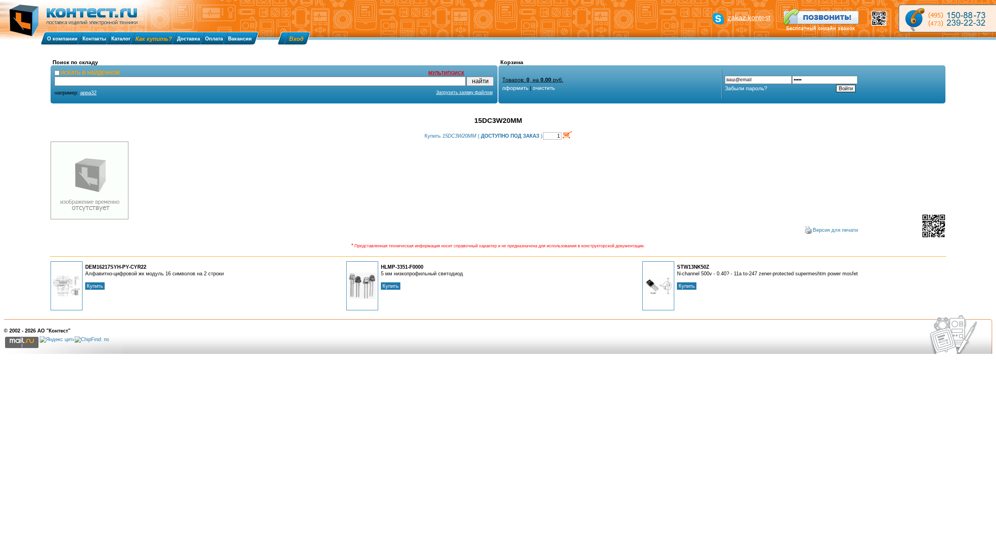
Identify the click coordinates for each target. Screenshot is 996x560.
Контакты (94, 39)
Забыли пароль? (746, 88)
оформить (515, 88)
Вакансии (240, 39)
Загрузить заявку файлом (464, 92)
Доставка (188, 39)
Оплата (214, 39)
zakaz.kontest (749, 18)
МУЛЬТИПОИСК (446, 73)
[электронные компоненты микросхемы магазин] (947, 18)
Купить (95, 286)
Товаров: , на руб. (532, 80)
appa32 (88, 93)
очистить (544, 88)
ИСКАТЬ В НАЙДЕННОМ (90, 73)
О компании (62, 39)
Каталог (120, 39)
